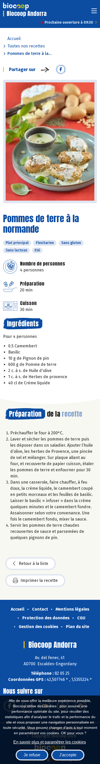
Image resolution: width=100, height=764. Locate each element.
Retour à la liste (33, 563)
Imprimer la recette (39, 580)
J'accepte (67, 755)
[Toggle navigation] (94, 12)
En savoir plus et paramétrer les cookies (49, 742)
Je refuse (32, 755)
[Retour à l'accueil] (16, 6)
